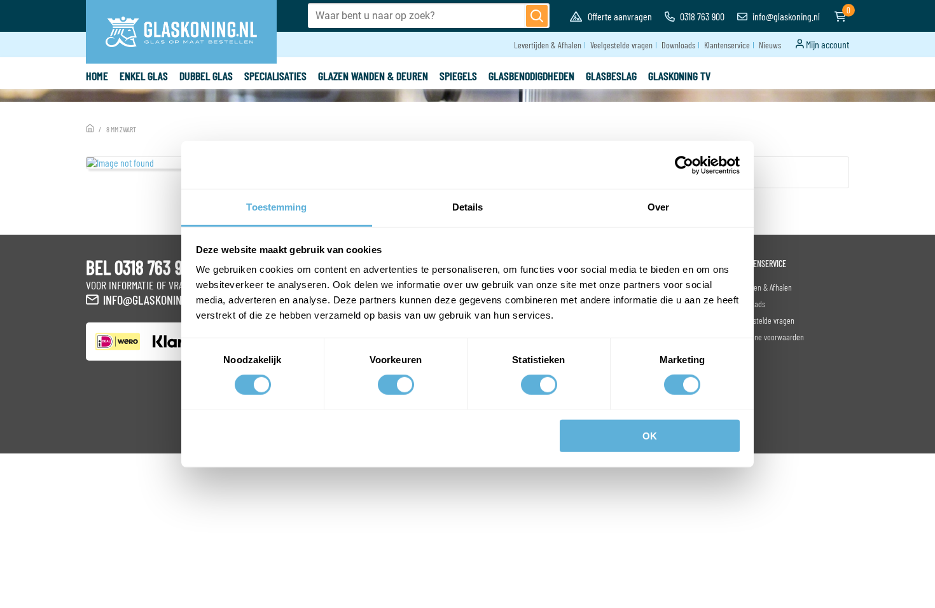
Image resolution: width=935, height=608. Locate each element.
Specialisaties (275, 76)
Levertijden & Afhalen (547, 44)
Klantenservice (727, 44)
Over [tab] (658, 207)
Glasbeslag (611, 76)
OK (649, 436)
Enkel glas (144, 76)
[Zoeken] (537, 16)
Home (97, 76)
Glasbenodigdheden (531, 76)
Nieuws (770, 44)
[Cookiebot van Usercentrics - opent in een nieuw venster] (684, 164)
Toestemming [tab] (276, 207)
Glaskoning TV (679, 76)
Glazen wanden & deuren (373, 76)
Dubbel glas (206, 76)
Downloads (678, 44)
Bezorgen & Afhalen (762, 287)
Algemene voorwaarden (768, 336)
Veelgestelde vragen (621, 44)
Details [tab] (467, 207)
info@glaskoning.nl (785, 16)
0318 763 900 (701, 16)
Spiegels (458, 76)
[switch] (396, 385)
